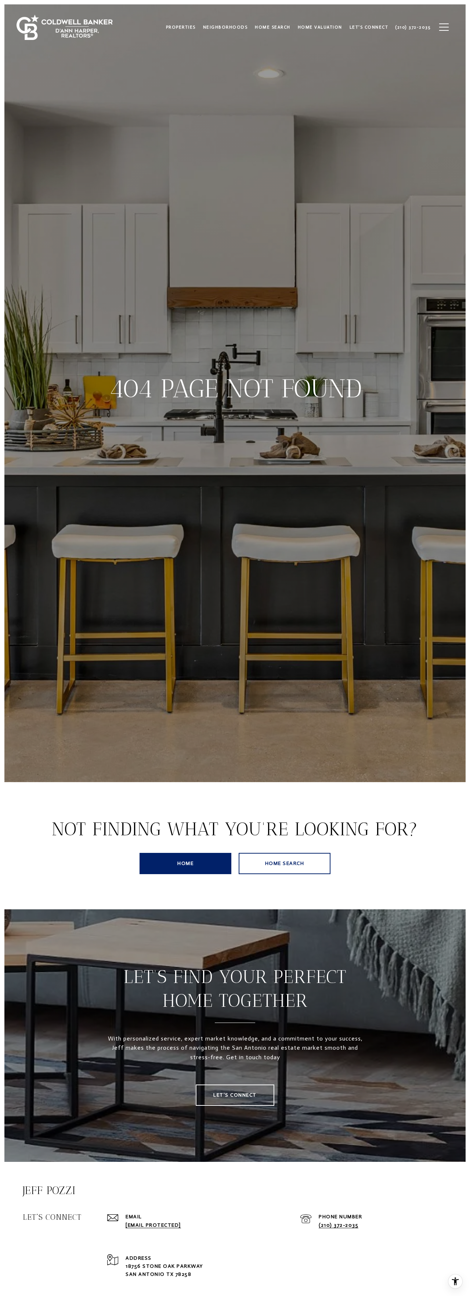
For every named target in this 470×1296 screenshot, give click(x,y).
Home (185, 863)
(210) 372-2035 (338, 1225)
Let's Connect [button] (235, 1095)
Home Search (284, 863)
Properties (181, 27)
